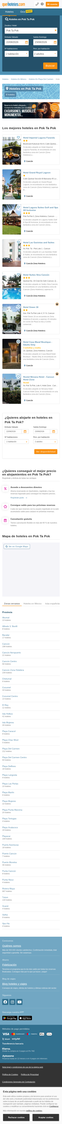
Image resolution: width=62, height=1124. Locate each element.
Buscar (50, 65)
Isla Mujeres (8, 722)
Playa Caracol (8, 731)
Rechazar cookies (16, 1117)
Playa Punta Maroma (12, 810)
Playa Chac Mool (10, 740)
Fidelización (9, 964)
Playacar (6, 836)
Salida (39, 37)
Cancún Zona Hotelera (13, 670)
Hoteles (5, 79)
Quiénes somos (11, 945)
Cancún (6, 644)
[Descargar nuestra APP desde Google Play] (9, 1018)
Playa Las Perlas (10, 783)
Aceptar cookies (45, 1117)
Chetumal (6, 679)
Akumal (5, 617)
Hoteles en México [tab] (32, 603)
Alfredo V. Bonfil (9, 626)
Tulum (5, 897)
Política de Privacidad (30, 1074)
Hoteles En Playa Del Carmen (41, 79)
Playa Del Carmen (11, 748)
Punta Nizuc (8, 880)
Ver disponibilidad (46, 451)
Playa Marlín (8, 792)
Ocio (22, 12)
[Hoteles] (13, 4)
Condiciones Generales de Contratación (18, 1082)
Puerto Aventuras (10, 845)
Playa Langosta (9, 775)
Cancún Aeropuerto (11, 652)
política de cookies (34, 1111)
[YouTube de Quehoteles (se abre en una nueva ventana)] (19, 1002)
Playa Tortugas (9, 818)
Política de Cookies (10, 1074)
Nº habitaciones (11, 49)
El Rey (5, 705)
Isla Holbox (7, 714)
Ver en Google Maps (18, 546)
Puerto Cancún (9, 853)
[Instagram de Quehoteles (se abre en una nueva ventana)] (12, 1002)
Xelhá (5, 915)
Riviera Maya (8, 888)
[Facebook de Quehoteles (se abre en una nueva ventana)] (5, 1002)
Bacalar (5, 635)
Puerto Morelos (9, 862)
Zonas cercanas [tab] (12, 603)
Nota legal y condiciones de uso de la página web (22, 1067)
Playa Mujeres (9, 801)
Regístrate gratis (17, 498)
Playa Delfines (9, 766)
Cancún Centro (9, 661)
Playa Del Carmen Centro (14, 757)
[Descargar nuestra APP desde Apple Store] (25, 1018)
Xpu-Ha (5, 923)
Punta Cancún (9, 871)
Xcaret (5, 906)
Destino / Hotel (11, 26)
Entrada (11, 37)
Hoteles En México (18, 79)
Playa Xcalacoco (10, 827)
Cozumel (6, 687)
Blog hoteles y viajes (14, 983)
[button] (52, 4)
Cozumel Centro (10, 696)
